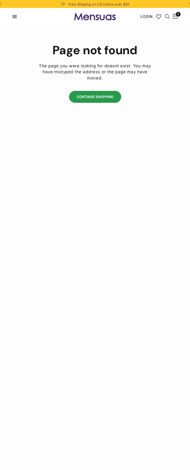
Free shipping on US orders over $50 (99, 4)
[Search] (167, 16)
